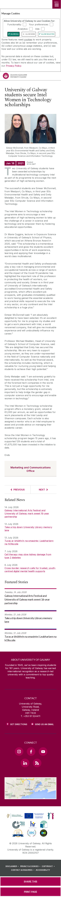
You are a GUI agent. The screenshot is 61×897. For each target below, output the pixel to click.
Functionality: (14, 24)
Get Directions (18, 724)
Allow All (14, 34)
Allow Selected (47, 34)
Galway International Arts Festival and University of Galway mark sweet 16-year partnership (27, 513)
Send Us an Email (44, 724)
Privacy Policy (13, 65)
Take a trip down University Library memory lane (28, 529)
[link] (25, 816)
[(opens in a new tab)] (25, 818)
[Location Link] (30, 797)
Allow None (30, 34)
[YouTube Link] (43, 751)
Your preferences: (39, 24)
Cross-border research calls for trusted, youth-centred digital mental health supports (30, 570)
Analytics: (23, 28)
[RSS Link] (37, 763)
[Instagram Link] (19, 751)
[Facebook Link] (31, 751)
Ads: (37, 28)
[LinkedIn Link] (25, 763)
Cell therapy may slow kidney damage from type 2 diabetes (28, 556)
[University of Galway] (15, 76)
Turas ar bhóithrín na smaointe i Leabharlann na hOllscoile (29, 542)
